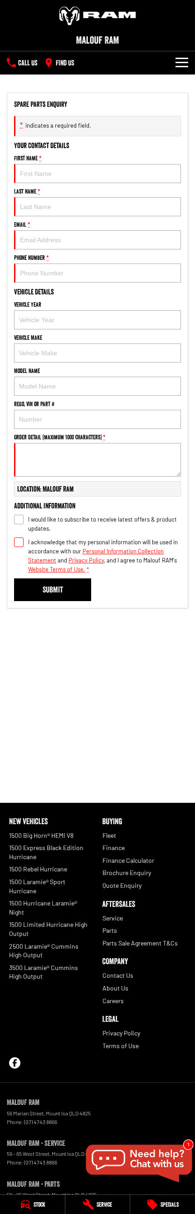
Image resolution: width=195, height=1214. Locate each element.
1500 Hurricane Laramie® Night (43, 907)
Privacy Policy (86, 560)
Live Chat (138, 1163)
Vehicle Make (28, 337)
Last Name (27, 191)
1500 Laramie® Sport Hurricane (37, 886)
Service (112, 918)
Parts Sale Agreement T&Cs (140, 943)
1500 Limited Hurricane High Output (48, 928)
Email (22, 224)
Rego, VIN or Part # (34, 404)
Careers (113, 1001)
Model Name (27, 370)
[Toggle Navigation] (182, 62)
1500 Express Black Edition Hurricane (46, 852)
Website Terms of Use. (56, 569)
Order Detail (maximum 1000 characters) (60, 437)
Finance (113, 847)
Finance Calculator (128, 860)
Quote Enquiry (121, 885)
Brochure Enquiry (126, 872)
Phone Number (31, 257)
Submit (53, 590)
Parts (109, 930)
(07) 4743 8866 (40, 1122)
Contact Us (117, 975)
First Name (28, 158)
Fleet (109, 835)
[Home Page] (97, 16)
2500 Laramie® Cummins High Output (43, 950)
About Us (115, 988)
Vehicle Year (27, 304)
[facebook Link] (14, 1063)
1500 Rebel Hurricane (38, 869)
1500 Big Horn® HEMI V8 (41, 835)
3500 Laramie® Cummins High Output (43, 972)
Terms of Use (120, 1046)
